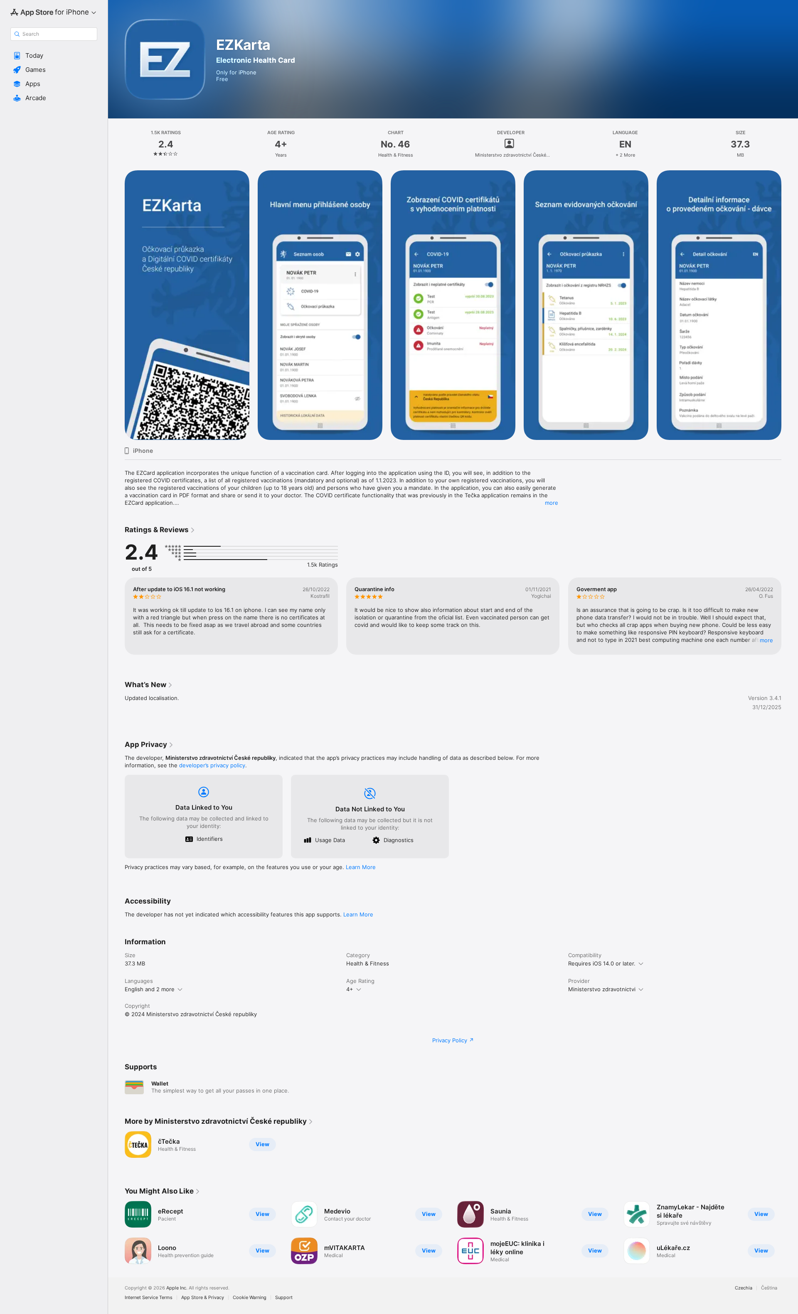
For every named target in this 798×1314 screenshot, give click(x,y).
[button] (54, 55)
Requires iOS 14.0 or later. (601, 963)
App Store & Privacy (202, 1297)
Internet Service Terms (148, 1297)
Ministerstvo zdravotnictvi (601, 989)
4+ (349, 989)
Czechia (743, 1288)
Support (284, 1297)
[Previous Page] (116, 616)
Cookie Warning (249, 1297)
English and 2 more (150, 989)
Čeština (769, 1288)
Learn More (361, 867)
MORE (766, 640)
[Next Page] (790, 616)
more (551, 502)
